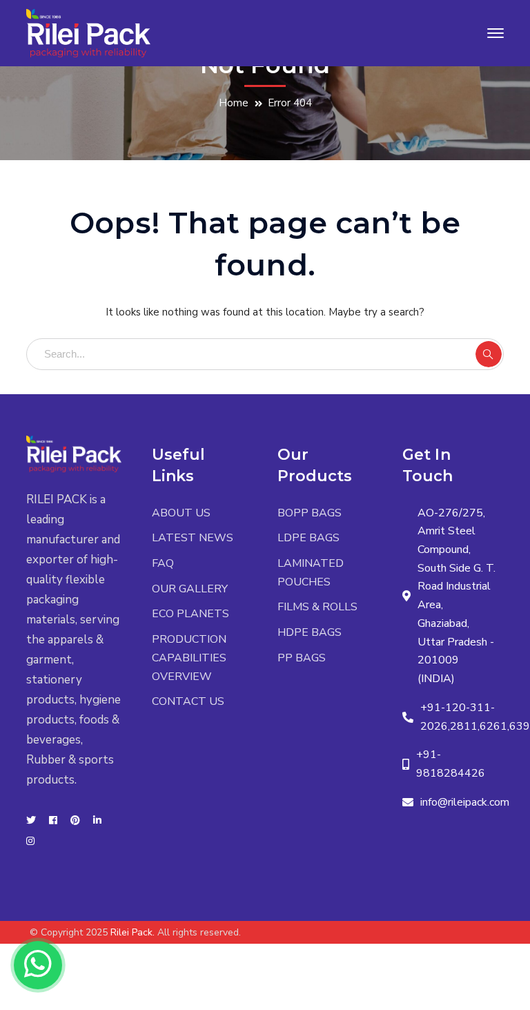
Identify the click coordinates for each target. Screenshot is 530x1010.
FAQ (163, 563)
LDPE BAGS (308, 537)
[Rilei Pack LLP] (88, 32)
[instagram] (30, 841)
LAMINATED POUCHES (310, 573)
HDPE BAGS (309, 632)
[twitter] (31, 821)
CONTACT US (188, 701)
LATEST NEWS (192, 537)
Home (233, 103)
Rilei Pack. (132, 932)
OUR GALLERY (190, 588)
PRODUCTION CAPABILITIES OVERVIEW (189, 657)
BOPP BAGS (309, 513)
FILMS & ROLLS (317, 606)
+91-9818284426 (450, 764)
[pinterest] (75, 821)
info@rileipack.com (464, 802)
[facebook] (53, 821)
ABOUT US (181, 513)
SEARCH (488, 354)
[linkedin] (97, 821)
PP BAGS (301, 658)
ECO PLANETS (190, 613)
